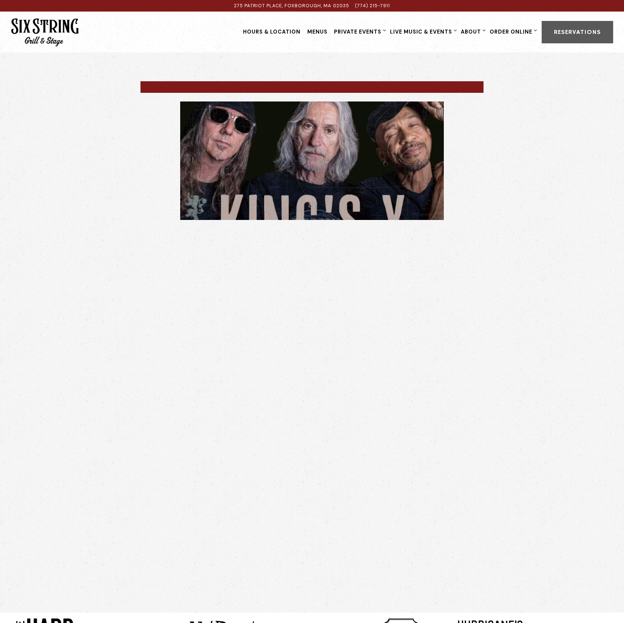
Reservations (577, 32)
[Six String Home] (56, 31)
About (472, 31)
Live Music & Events (422, 31)
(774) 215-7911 (372, 6)
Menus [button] (317, 32)
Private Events (359, 31)
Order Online (512, 31)
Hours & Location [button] (271, 32)
